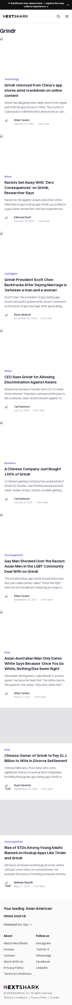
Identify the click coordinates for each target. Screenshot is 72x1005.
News (8, 176)
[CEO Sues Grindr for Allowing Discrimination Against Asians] (36, 347)
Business (10, 463)
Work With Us (13, 961)
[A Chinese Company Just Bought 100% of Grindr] (36, 439)
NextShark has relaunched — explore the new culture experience (36, 5)
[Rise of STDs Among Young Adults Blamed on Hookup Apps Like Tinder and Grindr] (36, 817)
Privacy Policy (13, 968)
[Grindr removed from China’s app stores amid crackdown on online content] (36, 55)
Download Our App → (18, 924)
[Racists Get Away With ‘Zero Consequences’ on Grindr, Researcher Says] (36, 152)
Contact (9, 955)
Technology (11, 79)
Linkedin (42, 968)
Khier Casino (22, 120)
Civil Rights (11, 273)
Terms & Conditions (18, 973)
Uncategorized (13, 555)
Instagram (43, 943)
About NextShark (16, 943)
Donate (9, 949)
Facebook (43, 961)
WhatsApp (43, 955)
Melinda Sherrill (23, 882)
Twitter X (42, 949)
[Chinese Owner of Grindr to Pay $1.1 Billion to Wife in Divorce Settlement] (36, 725)
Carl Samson (22, 406)
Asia (7, 652)
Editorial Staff (22, 217)
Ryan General (22, 314)
